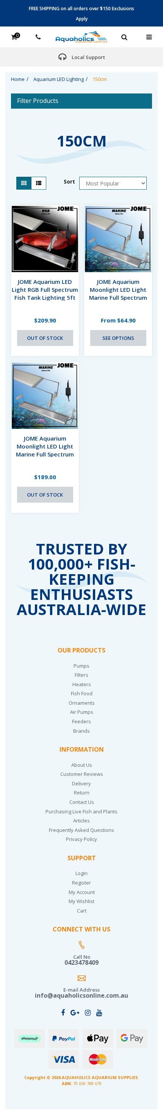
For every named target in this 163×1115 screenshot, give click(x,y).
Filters (81, 674)
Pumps (81, 665)
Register (81, 882)
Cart (81, 910)
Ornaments (82, 702)
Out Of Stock (45, 338)
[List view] (38, 183)
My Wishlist (81, 901)
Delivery (81, 783)
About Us (81, 765)
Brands (81, 730)
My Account (82, 892)
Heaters (81, 684)
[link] (63, 1012)
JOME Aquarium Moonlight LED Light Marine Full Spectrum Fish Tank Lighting (118, 293)
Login (81, 873)
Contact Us (81, 802)
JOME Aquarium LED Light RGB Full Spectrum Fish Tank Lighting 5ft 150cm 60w (45, 293)
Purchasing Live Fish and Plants (81, 811)
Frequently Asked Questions (81, 830)
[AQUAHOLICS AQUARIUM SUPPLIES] (81, 36)
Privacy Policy (81, 839)
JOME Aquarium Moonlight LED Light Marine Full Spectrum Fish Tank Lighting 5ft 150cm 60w (44, 454)
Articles (81, 820)
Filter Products (37, 101)
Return (81, 792)
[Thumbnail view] (23, 183)
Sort (69, 181)
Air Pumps (81, 712)
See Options (118, 338)
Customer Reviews (81, 774)
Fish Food (81, 693)
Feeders (81, 721)
